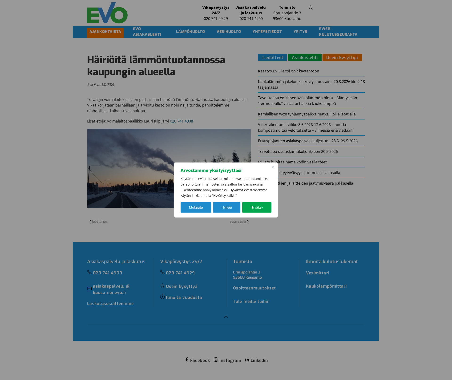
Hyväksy (256, 207)
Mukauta (196, 207)
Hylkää (227, 207)
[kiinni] (273, 167)
